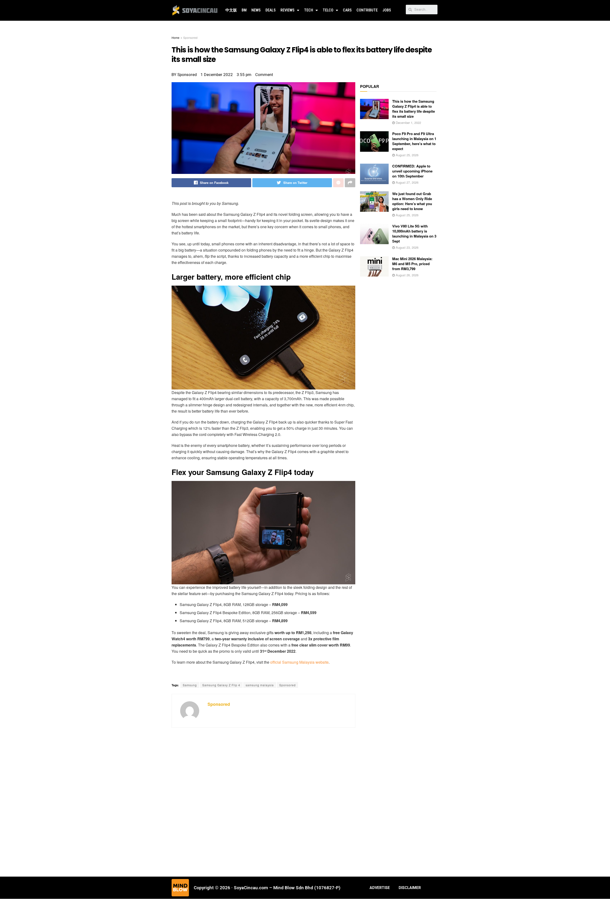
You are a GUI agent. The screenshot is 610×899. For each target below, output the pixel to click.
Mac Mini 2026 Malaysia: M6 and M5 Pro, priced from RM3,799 (412, 263)
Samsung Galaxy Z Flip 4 (221, 685)
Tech (308, 10)
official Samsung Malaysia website (299, 662)
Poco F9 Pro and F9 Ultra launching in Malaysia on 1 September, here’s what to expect (414, 141)
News (256, 10)
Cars (347, 10)
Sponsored (190, 37)
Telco (328, 10)
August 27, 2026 (406, 182)
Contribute (367, 10)
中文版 (231, 10)
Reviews (287, 10)
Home (175, 37)
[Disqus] (263, 804)
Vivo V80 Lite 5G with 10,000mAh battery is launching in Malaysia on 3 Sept (414, 233)
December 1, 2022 (408, 122)
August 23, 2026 (406, 247)
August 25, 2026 (406, 155)
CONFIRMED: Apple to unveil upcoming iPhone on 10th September (412, 171)
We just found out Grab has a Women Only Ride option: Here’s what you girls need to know (412, 201)
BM (244, 10)
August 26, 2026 (406, 275)
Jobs (386, 10)
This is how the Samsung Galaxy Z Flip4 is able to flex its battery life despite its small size (413, 109)
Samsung (190, 685)
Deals (270, 10)
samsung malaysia (260, 685)
